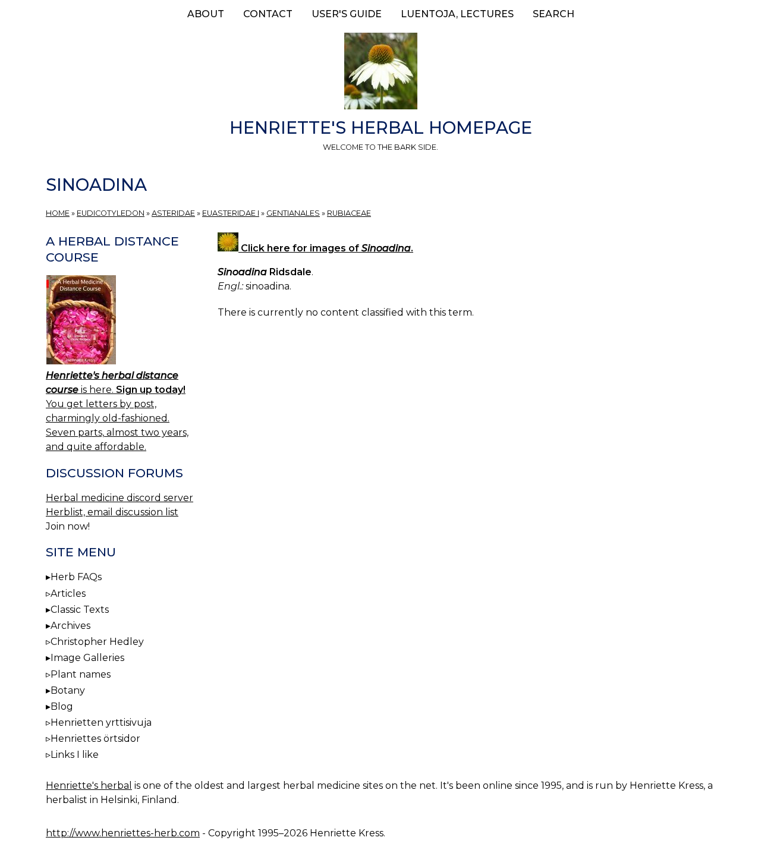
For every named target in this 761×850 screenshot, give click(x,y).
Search (553, 14)
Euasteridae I (230, 213)
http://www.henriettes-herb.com (123, 833)
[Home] (380, 73)
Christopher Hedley (97, 641)
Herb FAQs (76, 577)
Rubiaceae (349, 213)
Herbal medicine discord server (119, 497)
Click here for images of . (325, 248)
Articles (68, 593)
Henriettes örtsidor (95, 738)
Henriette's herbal (89, 785)
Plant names (81, 674)
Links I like (75, 754)
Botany (68, 690)
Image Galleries (87, 657)
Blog (62, 706)
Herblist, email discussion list (112, 512)
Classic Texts (80, 609)
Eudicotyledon (110, 213)
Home (58, 213)
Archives (70, 625)
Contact (268, 14)
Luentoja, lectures (457, 14)
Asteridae (173, 213)
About (205, 14)
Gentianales (293, 213)
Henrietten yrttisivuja (101, 722)
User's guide (347, 14)
